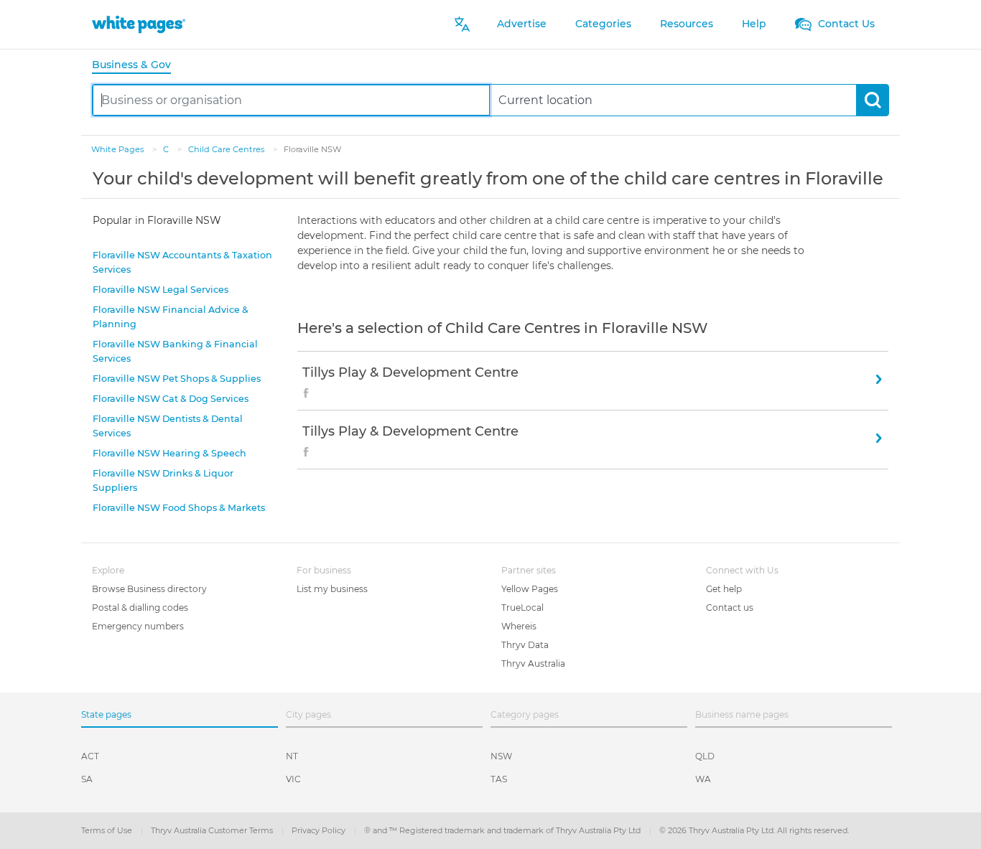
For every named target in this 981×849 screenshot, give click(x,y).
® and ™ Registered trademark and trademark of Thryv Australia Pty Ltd (503, 830)
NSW (501, 756)
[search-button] (872, 100)
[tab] (137, 65)
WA (703, 779)
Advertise (522, 23)
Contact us (729, 607)
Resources (686, 23)
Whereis (518, 626)
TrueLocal (522, 607)
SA (87, 779)
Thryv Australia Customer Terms (213, 830)
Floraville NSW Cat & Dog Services (170, 398)
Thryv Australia (533, 663)
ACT (90, 756)
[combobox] (291, 100)
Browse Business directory (149, 588)
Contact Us (845, 23)
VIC (293, 779)
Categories (603, 23)
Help (754, 23)
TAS (498, 779)
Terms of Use (107, 830)
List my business (332, 588)
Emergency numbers (138, 626)
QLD (705, 756)
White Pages (118, 149)
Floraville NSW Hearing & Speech (169, 453)
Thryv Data (525, 644)
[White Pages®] (138, 24)
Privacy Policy (320, 830)
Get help (724, 588)
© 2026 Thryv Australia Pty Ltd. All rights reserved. (754, 830)
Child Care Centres (227, 149)
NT (292, 756)
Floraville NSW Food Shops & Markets (179, 507)
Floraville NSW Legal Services (160, 289)
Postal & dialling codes (140, 607)
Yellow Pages (529, 588)
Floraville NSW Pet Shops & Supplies (177, 378)
